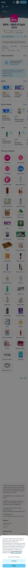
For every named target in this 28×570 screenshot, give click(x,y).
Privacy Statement (16, 552)
